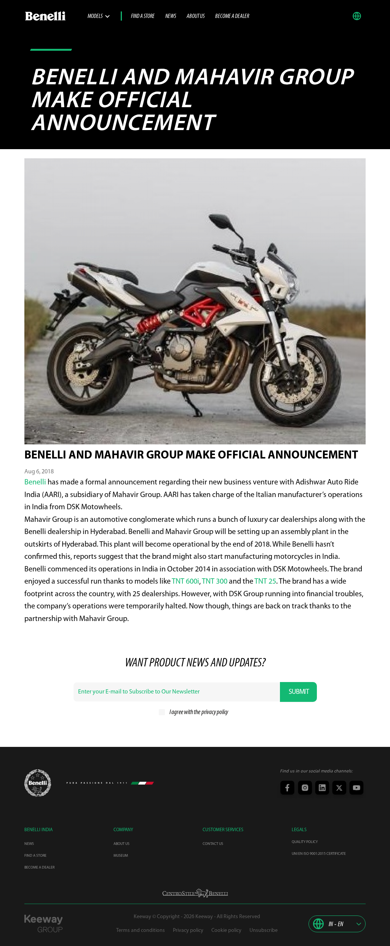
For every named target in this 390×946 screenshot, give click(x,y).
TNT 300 (214, 582)
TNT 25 (265, 582)
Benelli (35, 482)
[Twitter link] (338, 788)
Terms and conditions (140, 930)
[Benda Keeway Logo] (37, 783)
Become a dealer (232, 16)
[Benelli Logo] (56, 16)
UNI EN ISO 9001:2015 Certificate (319, 854)
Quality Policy (305, 842)
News (170, 16)
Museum (120, 856)
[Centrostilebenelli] (195, 893)
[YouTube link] (355, 788)
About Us (196, 16)
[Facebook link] (287, 788)
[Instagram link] (304, 788)
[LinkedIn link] (321, 788)
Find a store (143, 16)
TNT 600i (185, 582)
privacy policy (214, 712)
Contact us (213, 844)
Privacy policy (188, 930)
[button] (359, 16)
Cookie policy (226, 930)
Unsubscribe (263, 930)
